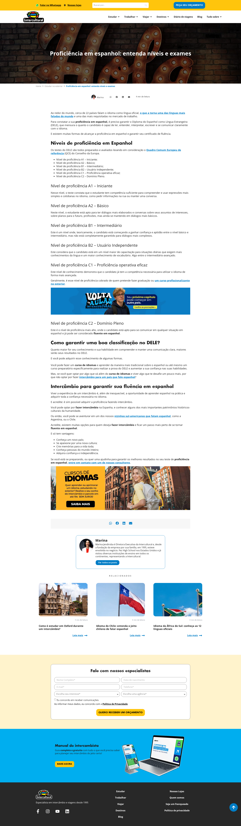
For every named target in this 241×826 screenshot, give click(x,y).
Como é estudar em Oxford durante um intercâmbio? (61, 627)
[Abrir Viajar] (151, 16)
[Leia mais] (86, 635)
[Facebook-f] (38, 811)
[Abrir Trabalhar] (137, 16)
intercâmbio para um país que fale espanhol (107, 377)
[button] (110, 97)
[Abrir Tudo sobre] (221, 16)
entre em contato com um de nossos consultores (99, 462)
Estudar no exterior (54, 86)
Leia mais (78, 635)
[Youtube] (57, 811)
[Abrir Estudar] (119, 16)
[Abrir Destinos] (168, 16)
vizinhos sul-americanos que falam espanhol (142, 416)
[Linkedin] (67, 811)
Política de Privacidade (115, 704)
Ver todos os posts (107, 562)
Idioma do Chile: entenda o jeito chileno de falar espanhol (116, 627)
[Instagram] (48, 811)
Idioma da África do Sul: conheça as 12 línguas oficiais (177, 627)
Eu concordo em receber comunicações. (78, 700)
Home (38, 86)
